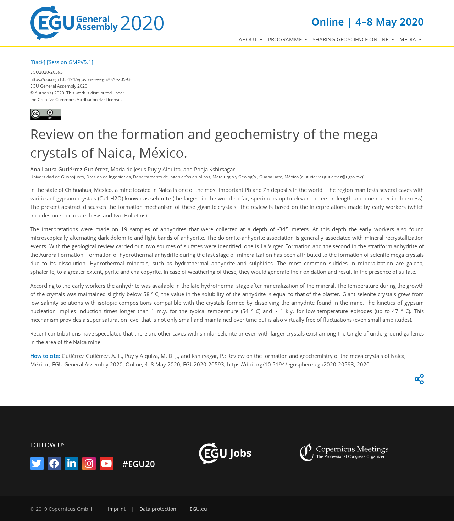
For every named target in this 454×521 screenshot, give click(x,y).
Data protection (157, 509)
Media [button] (408, 39)
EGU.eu (198, 509)
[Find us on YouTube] (106, 465)
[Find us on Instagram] (89, 465)
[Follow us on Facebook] (54, 465)
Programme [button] (285, 39)
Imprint (117, 509)
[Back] (37, 62)
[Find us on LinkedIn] (71, 465)
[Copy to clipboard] (418, 380)
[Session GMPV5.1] (70, 62)
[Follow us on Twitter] (37, 465)
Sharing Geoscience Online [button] (351, 39)
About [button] (248, 39)
